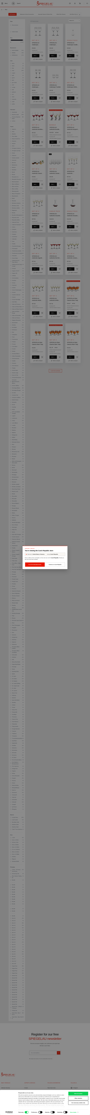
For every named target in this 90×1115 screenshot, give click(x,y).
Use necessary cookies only (78, 1102)
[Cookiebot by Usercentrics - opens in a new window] (9, 1112)
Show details (73, 1112)
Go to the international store (35, 564)
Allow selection (78, 1098)
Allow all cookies (78, 1093)
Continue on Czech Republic (55, 564)
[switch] (40, 1112)
